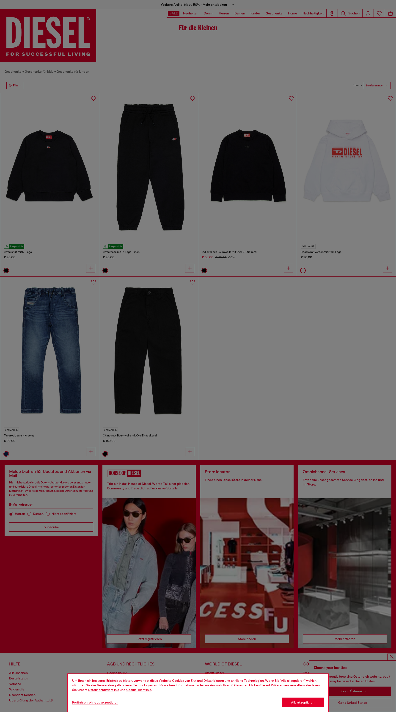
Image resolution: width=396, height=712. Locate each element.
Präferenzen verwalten (287, 685)
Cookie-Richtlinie (138, 690)
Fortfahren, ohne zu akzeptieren (95, 702)
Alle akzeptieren (302, 702)
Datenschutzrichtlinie (103, 690)
